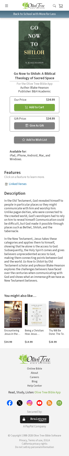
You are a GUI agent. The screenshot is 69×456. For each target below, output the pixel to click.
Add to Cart (36, 107)
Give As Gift (36, 126)
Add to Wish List (36, 140)
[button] (54, 6)
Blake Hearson (39, 88)
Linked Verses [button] (18, 184)
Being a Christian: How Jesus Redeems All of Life (35, 334)
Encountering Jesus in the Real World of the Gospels (11, 336)
